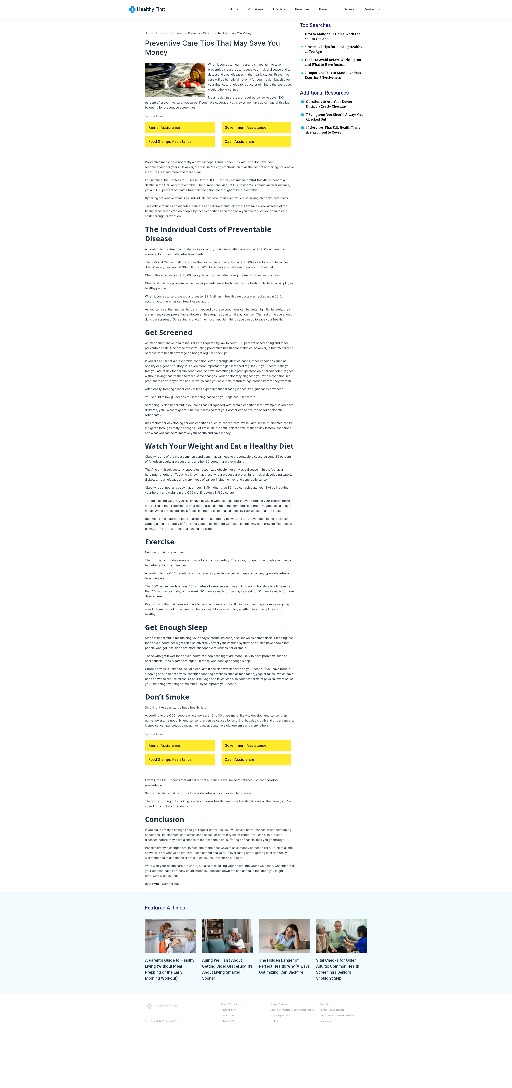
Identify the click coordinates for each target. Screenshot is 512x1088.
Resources (302, 9)
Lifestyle (279, 9)
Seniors (349, 9)
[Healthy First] (162, 1005)
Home (234, 9)
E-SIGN (274, 1021)
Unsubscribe (227, 1015)
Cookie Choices (278, 1004)
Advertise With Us (230, 1021)
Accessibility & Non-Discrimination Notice (292, 1009)
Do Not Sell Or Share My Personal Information (337, 1018)
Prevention (326, 9)
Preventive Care (171, 33)
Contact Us (372, 9)
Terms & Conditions (231, 1004)
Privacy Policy (228, 1009)
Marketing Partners (280, 1015)
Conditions (255, 9)
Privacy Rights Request (332, 1009)
